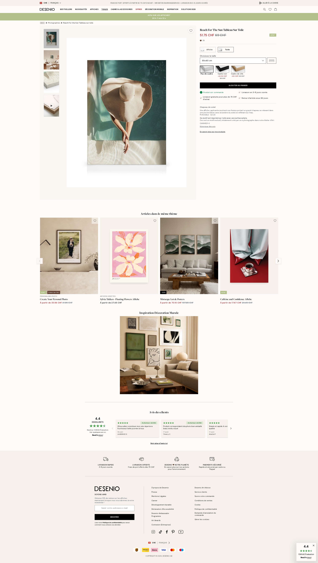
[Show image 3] (51, 82)
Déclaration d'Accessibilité (163, 509)
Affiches (94, 9)
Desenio (166, 556)
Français (54, 3)
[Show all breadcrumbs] (42, 23)
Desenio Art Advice (203, 488)
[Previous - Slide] (198, 72)
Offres (139, 9)
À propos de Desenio (160, 488)
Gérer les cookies (202, 519)
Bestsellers (66, 9)
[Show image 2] (51, 59)
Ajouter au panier (238, 85)
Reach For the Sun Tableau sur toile (78, 23)
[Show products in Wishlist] (270, 9)
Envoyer (114, 517)
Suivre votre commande (204, 496)
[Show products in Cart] (275, 9)
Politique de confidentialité (112, 523)
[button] (271, 61)
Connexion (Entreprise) (161, 525)
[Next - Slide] (278, 72)
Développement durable (162, 505)
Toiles (104, 9)
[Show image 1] (51, 38)
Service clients (201, 492)
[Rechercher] (264, 9)
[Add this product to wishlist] (191, 30)
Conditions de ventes (203, 501)
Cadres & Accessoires (121, 9)
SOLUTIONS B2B (188, 9)
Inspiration (172, 9)
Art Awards (156, 520)
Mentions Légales (159, 496)
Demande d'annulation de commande (205, 514)
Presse (154, 492)
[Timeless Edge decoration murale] (159, 355)
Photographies (54, 23)
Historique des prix (207, 126)
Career (154, 501)
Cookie (197, 505)
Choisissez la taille (208, 56)
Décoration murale (154, 9)
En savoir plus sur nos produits (212, 132)
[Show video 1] (51, 106)
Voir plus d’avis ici (159, 443)
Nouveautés (81, 9)
